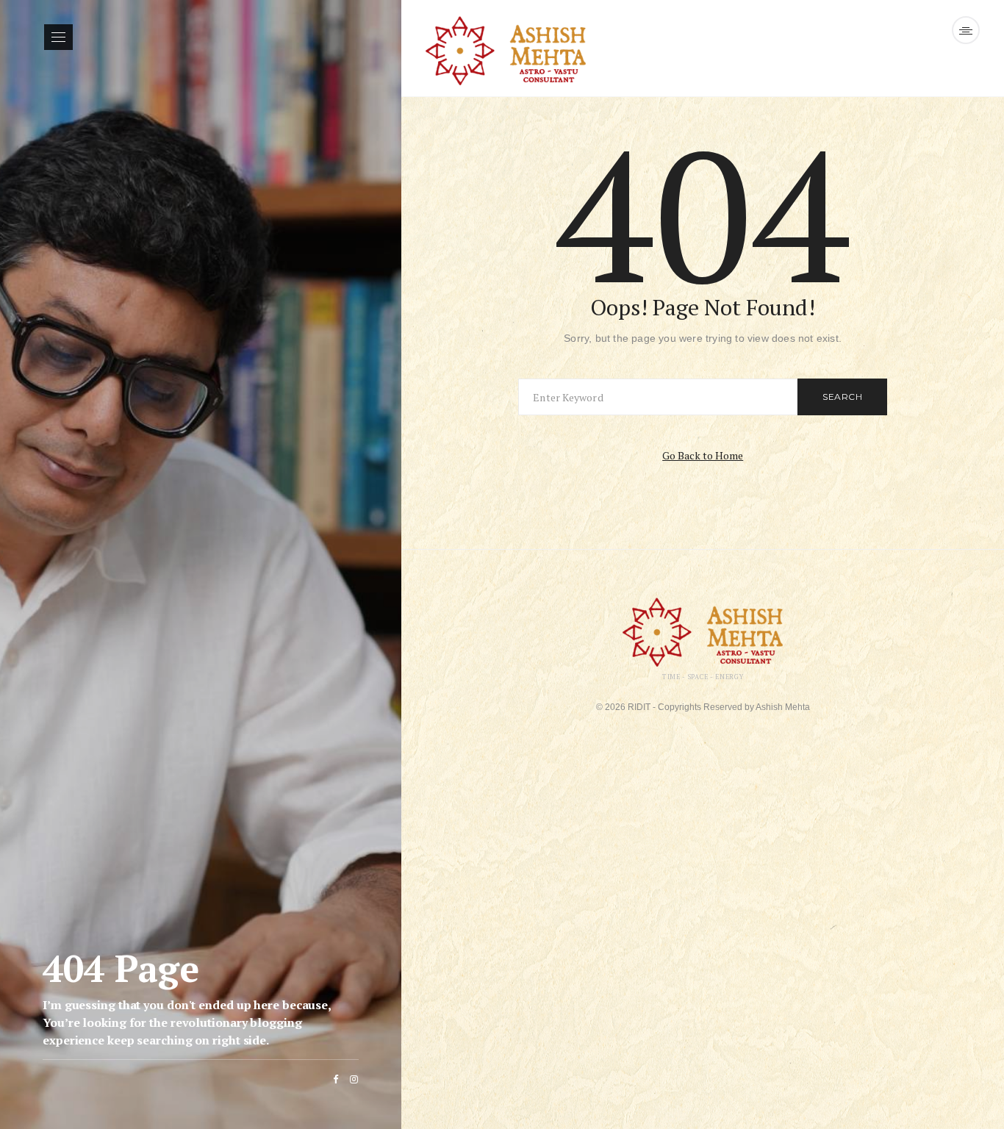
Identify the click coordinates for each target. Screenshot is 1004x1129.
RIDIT (639, 707)
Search (842, 396)
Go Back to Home (702, 455)
